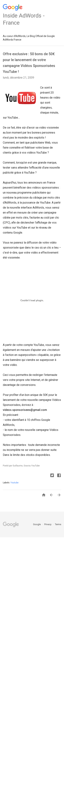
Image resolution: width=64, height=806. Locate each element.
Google (37, 524)
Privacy (48, 524)
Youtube (14, 482)
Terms (58, 524)
